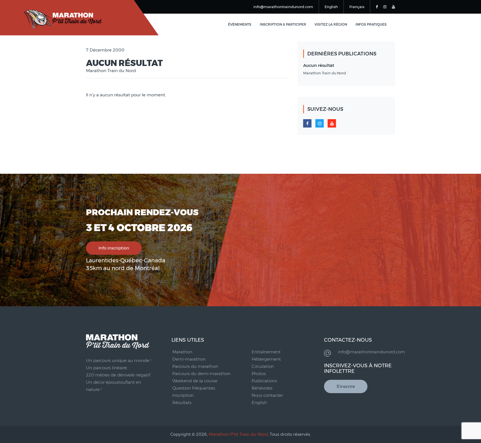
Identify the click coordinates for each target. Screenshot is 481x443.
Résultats (182, 402)
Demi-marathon (189, 359)
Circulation (263, 366)
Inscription (183, 395)
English (331, 6)
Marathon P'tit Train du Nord (238, 434)
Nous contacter (267, 395)
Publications (264, 380)
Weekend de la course (194, 380)
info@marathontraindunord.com (283, 6)
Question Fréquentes (193, 388)
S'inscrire (346, 386)
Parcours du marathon (195, 366)
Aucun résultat (318, 65)
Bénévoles (262, 388)
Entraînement (266, 351)
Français (356, 6)
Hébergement (266, 359)
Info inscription (114, 248)
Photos (259, 373)
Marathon (182, 351)
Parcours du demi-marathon (201, 373)
